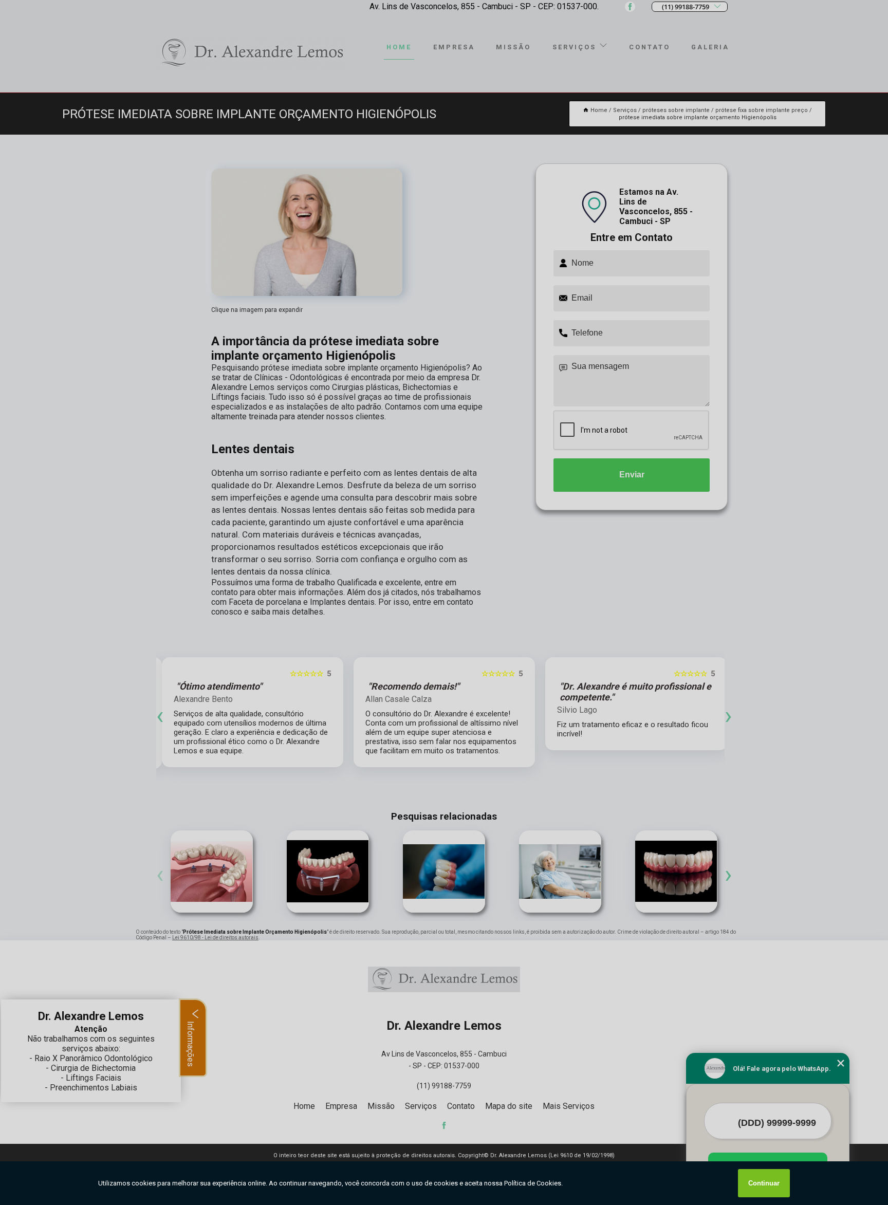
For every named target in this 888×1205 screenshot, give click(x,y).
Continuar (764, 1183)
